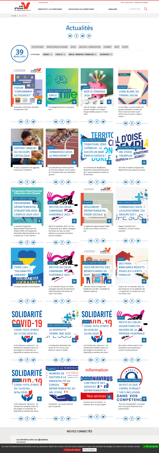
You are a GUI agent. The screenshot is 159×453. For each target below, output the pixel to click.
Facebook (76, 36)
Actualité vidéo (37, 47)
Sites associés (43, 2)
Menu (102, 2)
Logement (107, 47)
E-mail (70, 36)
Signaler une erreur (141, 2)
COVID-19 (59, 54)
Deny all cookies (73, 450)
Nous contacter (126, 2)
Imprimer (89, 36)
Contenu (108, 2)
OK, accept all (151, 446)
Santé (117, 47)
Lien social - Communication (89, 47)
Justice (73, 47)
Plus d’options (89, 450)
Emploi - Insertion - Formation (81, 54)
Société (125, 47)
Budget (46, 54)
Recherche (115, 2)
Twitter (82, 36)
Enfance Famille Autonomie (57, 47)
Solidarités (104, 54)
